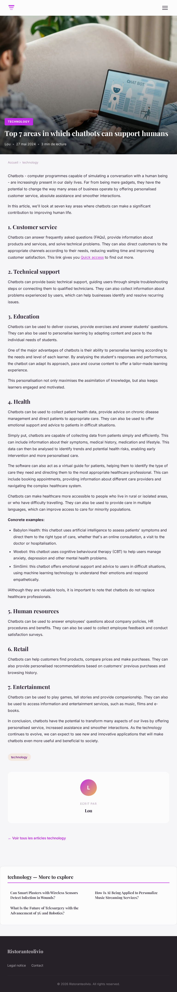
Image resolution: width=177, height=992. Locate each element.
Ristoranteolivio (25, 951)
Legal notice (16, 965)
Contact (37, 965)
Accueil (13, 162)
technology (19, 121)
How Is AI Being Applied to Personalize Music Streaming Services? (126, 895)
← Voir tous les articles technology (37, 838)
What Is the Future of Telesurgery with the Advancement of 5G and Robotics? (44, 910)
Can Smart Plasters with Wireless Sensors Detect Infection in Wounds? (44, 895)
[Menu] (165, 8)
